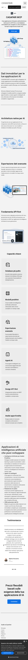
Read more (11, 650)
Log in (24, 7)
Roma (2, 636)
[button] (4, 545)
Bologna (3, 628)
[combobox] (24, 641)
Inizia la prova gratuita (14, 7)
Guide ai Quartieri (6, 624)
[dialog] (14, 650)
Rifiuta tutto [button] (20, 653)
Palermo (3, 634)
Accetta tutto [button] (7, 653)
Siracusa (3, 637)
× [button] (26, 641)
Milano (3, 632)
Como (2, 630)
